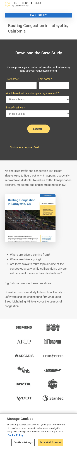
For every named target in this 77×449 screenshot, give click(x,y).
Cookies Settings (23, 442)
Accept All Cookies (50, 442)
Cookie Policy (15, 435)
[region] (38, 431)
